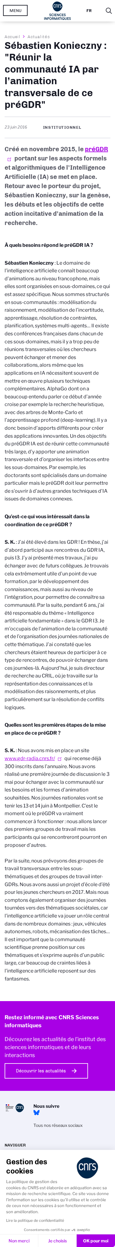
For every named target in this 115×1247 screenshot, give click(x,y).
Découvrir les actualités (41, 1071)
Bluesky (36, 1113)
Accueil (13, 36)
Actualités (39, 36)
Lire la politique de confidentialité (35, 1220)
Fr (89, 10)
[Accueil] (57, 11)
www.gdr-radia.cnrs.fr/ (30, 758)
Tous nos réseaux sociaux (57, 1125)
